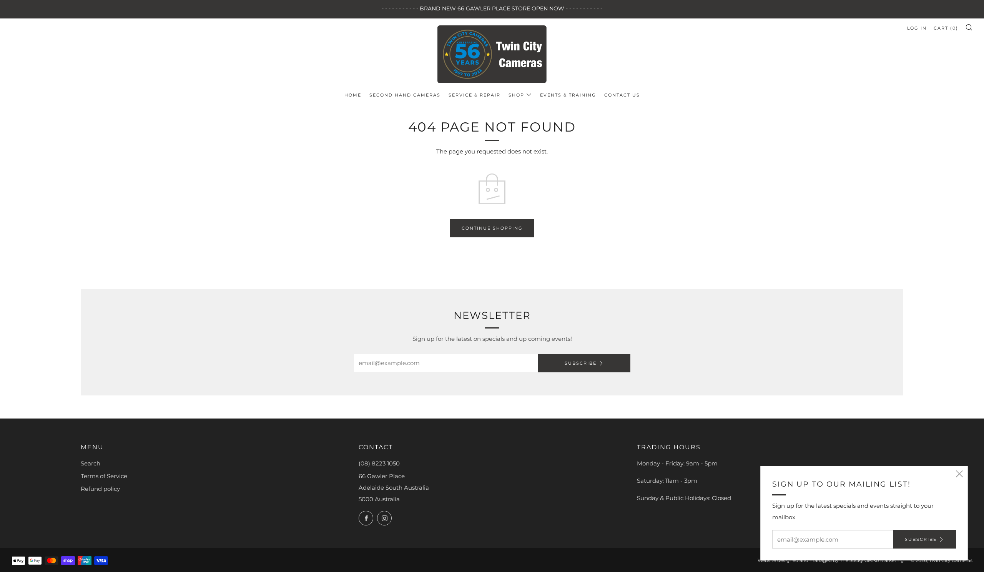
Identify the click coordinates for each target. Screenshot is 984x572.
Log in (917, 28)
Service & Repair (474, 95)
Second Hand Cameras (404, 95)
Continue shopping (492, 228)
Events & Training (568, 95)
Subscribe (581, 363)
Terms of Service (104, 476)
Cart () (946, 28)
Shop (516, 95)
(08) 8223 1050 (379, 463)
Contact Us (622, 95)
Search (90, 463)
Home (352, 95)
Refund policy (100, 488)
